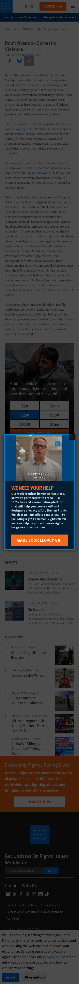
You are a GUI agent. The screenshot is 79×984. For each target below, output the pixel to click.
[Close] (72, 437)
